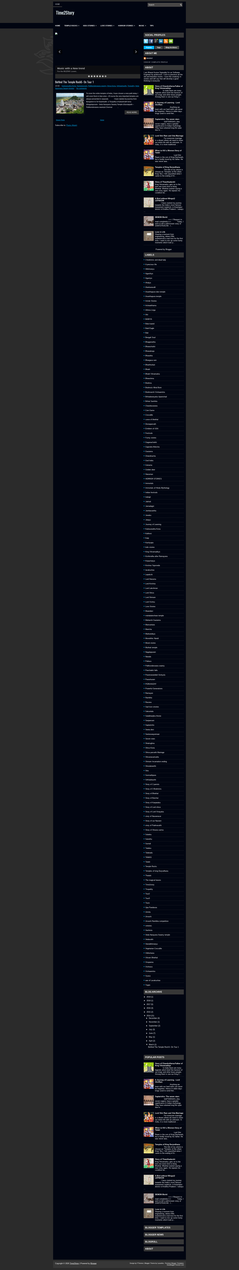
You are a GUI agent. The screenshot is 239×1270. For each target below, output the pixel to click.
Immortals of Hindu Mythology (157, 488)
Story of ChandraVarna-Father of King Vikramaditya (169, 87)
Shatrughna (149, 743)
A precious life (151, 264)
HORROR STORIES (153, 479)
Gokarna (148, 465)
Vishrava (148, 967)
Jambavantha (150, 511)
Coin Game (149, 410)
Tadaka (148, 848)
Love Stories (150, 606)
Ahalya (148, 283)
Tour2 (147, 894)
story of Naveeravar (153, 816)
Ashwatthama (150, 305)
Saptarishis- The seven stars (167, 119)
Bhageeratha (150, 342)
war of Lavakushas (152, 980)
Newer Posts (60, 120)
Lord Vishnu (150, 602)
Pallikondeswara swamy (97, 86)
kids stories (150, 547)
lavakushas (149, 570)
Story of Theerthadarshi (165, 182)
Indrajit (148, 497)
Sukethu (148, 839)
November (153, 1022)
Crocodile (149, 415)
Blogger (169, 249)
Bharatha (149, 356)
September (153, 1026)
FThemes (140, 1263)
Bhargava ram (151, 360)
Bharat (149, 58)
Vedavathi (149, 939)
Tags (159, 48)
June (151, 1033)
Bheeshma (149, 378)
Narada (148, 657)
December (153, 1018)
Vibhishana (149, 953)
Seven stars (150, 739)
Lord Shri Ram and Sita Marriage (169, 136)
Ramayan (149, 693)
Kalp (147, 538)
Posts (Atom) (71, 125)
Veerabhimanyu (151, 944)
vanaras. (148, 926)
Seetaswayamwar (152, 734)
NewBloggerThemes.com (175, 1265)
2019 (148, 997)
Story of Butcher (152, 798)
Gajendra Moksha (152, 447)
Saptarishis (149, 725)
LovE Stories (107, 26)
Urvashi (148, 917)
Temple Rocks (71, 26)
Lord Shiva (149, 593)
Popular (149, 48)
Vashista (148, 930)
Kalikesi (148, 533)
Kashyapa (149, 543)
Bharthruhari (150, 365)
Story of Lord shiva (153, 807)
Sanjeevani (149, 720)
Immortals (149, 483)
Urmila (147, 912)
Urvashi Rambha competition (156, 921)
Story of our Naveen (153, 821)
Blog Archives (171, 48)
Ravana (148, 702)
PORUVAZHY (150, 684)
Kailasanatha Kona (69, 86)
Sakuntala (149, 711)
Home (57, 4)
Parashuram (150, 679)
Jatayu (148, 520)
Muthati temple (151, 647)
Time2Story (65, 12)
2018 (148, 1001)
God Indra (149, 460)
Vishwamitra (150, 971)
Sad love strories (152, 707)
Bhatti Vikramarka (152, 374)
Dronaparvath (150, 424)
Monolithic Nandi (152, 638)
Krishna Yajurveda (152, 565)
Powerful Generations (154, 689)
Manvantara (150, 625)
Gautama (149, 451)
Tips (152, 26)
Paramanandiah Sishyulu (155, 675)
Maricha (148, 629)
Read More (132, 112)
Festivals (149, 433)
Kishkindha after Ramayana (156, 556)
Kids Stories (90, 26)
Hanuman (149, 474)
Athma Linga (150, 310)
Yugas (147, 985)
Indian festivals (151, 492)
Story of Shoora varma (154, 830)
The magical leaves (153, 880)
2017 (148, 1004)
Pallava (148, 661)
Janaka (148, 515)
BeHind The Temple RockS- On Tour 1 (74, 82)
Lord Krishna (150, 584)
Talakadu (149, 853)
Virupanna (149, 962)
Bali (146, 333)
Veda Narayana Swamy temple (157, 935)
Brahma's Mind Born (153, 388)
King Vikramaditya (152, 552)
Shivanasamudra (152, 757)
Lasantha (160, 1263)
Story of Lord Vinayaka (154, 812)
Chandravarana (151, 406)
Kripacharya (150, 561)
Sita (147, 771)
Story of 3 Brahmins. (153, 789)
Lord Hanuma (150, 579)
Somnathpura (150, 775)
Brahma (148, 383)
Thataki (148, 875)
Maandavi (149, 611)
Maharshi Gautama (153, 620)
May (150, 1037)
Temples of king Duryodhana (156, 871)
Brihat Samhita (151, 401)
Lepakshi (149, 575)
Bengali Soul (150, 337)
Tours (147, 903)
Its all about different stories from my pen (81, 68)
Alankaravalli (150, 287)
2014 (148, 1016)
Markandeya (150, 634)
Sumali (148, 844)
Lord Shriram (150, 597)
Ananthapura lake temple (155, 292)
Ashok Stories (151, 301)
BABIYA (148, 319)
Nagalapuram (82, 86)
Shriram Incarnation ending (156, 761)
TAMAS (148, 857)
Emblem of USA (151, 429)
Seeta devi (149, 730)
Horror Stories (126, 26)
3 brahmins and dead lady (155, 260)
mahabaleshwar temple (154, 616)
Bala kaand (149, 324)
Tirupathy (131, 86)
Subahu (148, 834)
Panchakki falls (151, 670)
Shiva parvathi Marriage (154, 752)
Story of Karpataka (152, 803)
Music (142, 26)
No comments (81, 88)
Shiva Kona (111, 86)
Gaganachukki (151, 442)
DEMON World (161, 217)
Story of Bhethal (151, 793)
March (151, 1045)
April (150, 1041)
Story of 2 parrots (152, 784)
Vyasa (147, 976)
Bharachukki (150, 346)
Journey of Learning (153, 524)
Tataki (147, 862)
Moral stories (150, 643)
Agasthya (149, 274)
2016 (148, 1008)
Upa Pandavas (151, 907)
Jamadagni (149, 506)
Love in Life (160, 232)
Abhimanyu (149, 269)
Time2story (149, 885)
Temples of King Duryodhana (167, 167)
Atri (146, 315)
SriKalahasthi (122, 86)
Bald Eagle (149, 328)
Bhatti (147, 369)
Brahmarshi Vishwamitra (155, 392)
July (150, 1029)
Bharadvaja (149, 351)
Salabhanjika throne (153, 716)
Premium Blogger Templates (174, 1263)
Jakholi (148, 502)
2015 (148, 1012)
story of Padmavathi (153, 825)
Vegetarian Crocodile (153, 948)
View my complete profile (156, 62)
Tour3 (147, 898)
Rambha (148, 698)
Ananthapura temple (153, 296)
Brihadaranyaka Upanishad (156, 397)
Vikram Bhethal (151, 958)
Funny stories (150, 438)
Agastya (148, 278)
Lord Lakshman (151, 588)
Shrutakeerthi (150, 766)
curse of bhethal (151, 419)
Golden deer (150, 470)
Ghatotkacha (150, 456)
